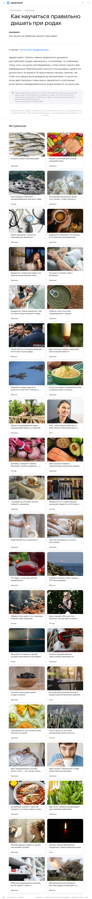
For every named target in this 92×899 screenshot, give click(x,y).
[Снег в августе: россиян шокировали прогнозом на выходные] (65, 722)
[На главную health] (16, 3)
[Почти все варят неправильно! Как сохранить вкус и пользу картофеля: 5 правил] (65, 379)
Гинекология (29, 10)
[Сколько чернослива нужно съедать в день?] (27, 684)
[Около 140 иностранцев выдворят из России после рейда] (27, 341)
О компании (11, 897)
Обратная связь (77, 897)
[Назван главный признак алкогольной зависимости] (65, 646)
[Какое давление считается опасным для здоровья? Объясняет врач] (27, 227)
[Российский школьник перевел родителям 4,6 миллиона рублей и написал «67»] (65, 684)
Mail (3, 897)
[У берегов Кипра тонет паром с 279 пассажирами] (65, 570)
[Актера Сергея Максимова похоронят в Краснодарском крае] (65, 837)
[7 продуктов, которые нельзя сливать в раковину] (27, 494)
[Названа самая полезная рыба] (27, 150)
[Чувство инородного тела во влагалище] (65, 532)
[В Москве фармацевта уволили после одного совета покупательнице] (27, 875)
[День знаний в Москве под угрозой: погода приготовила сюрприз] (65, 608)
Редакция (38, 897)
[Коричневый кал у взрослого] (27, 532)
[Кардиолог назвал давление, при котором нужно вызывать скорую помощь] (27, 303)
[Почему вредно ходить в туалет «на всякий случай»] (27, 837)
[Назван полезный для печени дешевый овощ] (65, 150)
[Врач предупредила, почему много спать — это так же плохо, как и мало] (27, 760)
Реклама (20, 897)
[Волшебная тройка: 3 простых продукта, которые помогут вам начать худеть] (27, 799)
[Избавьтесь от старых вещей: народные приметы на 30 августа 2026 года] (65, 494)
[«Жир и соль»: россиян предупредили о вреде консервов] (65, 303)
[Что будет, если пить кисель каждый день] (27, 570)
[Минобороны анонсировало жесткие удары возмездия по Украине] (65, 875)
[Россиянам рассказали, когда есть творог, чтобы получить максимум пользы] (65, 188)
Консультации (16, 10)
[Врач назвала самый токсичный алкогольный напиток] (65, 341)
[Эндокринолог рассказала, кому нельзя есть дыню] (27, 722)
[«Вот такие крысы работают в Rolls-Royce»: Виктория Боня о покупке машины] (65, 417)
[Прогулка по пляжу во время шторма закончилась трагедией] (27, 646)
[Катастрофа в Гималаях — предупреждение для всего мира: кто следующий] (27, 188)
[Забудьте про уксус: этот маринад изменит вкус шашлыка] (27, 608)
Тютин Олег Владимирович (34, 49)
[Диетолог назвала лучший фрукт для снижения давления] (65, 799)
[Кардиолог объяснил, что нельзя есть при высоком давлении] (65, 227)
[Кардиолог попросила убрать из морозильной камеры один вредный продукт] (27, 265)
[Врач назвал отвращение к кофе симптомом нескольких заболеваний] (65, 760)
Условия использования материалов (57, 897)
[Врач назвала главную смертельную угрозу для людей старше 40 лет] (65, 455)
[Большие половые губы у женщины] (65, 265)
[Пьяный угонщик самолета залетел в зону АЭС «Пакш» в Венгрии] (27, 379)
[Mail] (8, 3)
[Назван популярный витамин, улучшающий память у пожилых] (27, 417)
